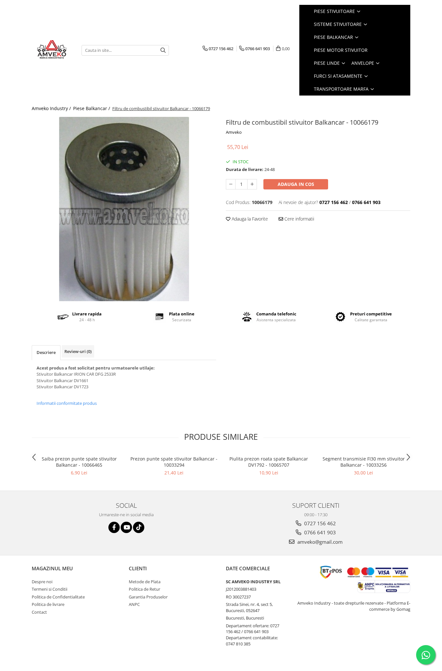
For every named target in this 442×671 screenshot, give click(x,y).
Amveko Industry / (52, 108)
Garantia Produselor (148, 597)
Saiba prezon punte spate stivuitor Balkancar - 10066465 (79, 462)
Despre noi (42, 582)
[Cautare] (163, 50)
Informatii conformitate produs (67, 403)
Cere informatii (298, 219)
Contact (39, 612)
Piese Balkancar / (92, 108)
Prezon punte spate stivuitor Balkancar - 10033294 (173, 462)
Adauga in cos (296, 184)
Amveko (234, 132)
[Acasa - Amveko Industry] (52, 50)
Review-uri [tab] (78, 351)
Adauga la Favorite (249, 219)
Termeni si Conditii (49, 589)
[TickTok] (138, 527)
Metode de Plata (144, 582)
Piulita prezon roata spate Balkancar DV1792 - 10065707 (268, 462)
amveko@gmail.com (319, 542)
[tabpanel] (124, 209)
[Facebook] (114, 527)
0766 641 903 (319, 532)
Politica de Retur (144, 589)
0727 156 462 (319, 523)
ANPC (134, 604)
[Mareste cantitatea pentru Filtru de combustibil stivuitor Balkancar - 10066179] (252, 184)
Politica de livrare (48, 604)
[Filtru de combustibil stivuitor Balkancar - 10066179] (124, 209)
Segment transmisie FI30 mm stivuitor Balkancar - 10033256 (364, 462)
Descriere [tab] (46, 352)
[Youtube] (126, 527)
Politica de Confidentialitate (58, 597)
